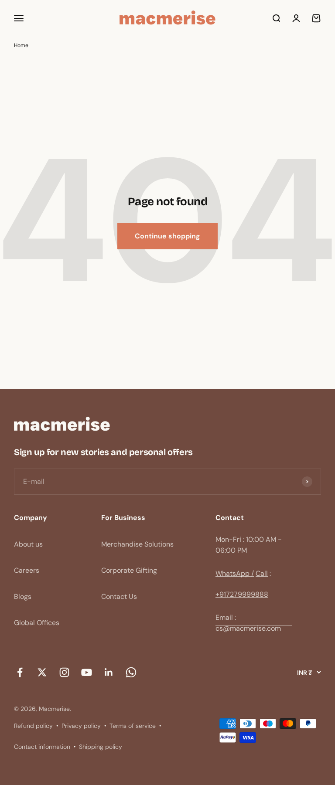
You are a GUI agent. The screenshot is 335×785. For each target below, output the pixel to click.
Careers (26, 570)
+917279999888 (241, 594)
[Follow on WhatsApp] (131, 672)
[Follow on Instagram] (64, 672)
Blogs (22, 596)
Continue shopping (167, 236)
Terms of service (132, 726)
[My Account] (296, 18)
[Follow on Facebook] (20, 672)
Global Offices (36, 622)
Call (262, 573)
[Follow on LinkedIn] (109, 672)
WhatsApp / (234, 573)
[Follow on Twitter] (42, 672)
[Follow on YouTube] (86, 672)
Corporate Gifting (129, 570)
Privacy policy (81, 726)
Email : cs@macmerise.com (248, 623)
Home (21, 45)
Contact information (42, 747)
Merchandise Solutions (137, 544)
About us (28, 544)
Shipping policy (100, 747)
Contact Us (119, 596)
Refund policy (33, 726)
